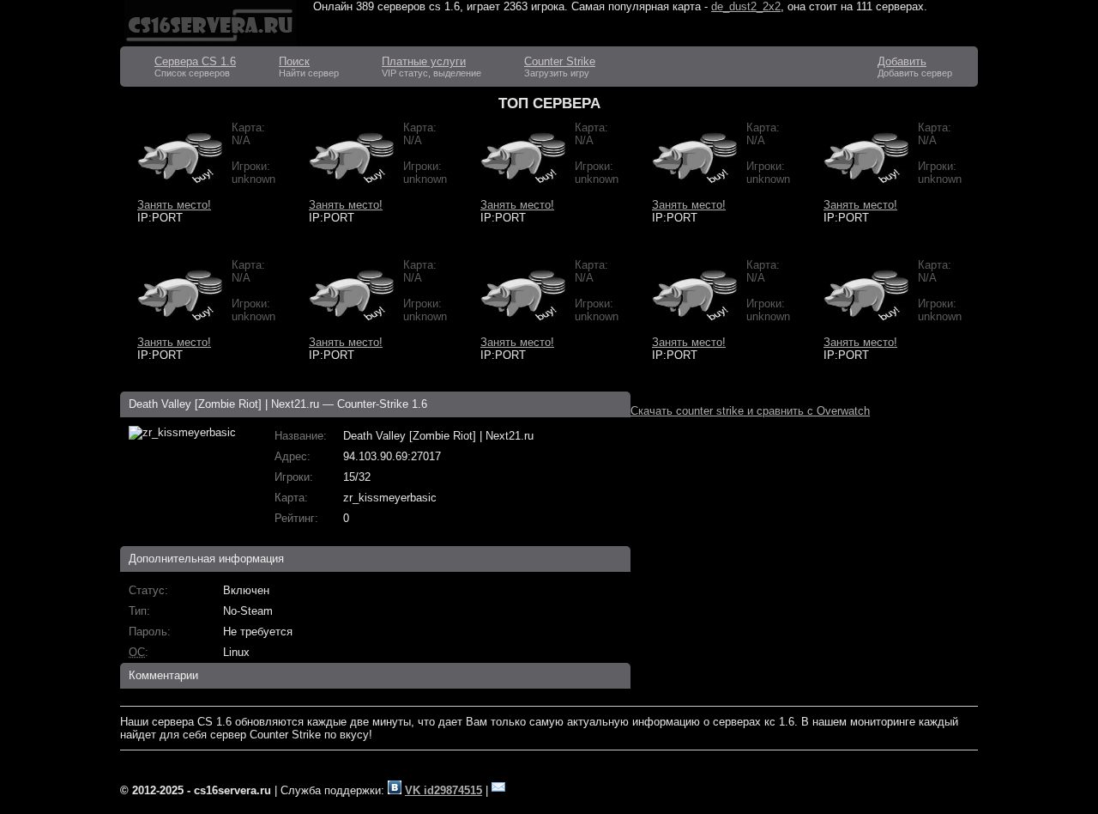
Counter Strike (559, 61)
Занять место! (174, 204)
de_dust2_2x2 (746, 6)
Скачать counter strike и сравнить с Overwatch (750, 410)
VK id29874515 (443, 790)
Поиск (294, 61)
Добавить (902, 61)
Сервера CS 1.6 (195, 61)
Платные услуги (424, 61)
